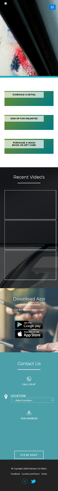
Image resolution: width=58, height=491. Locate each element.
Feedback (15, 473)
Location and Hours (31, 473)
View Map (29, 455)
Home (44, 473)
